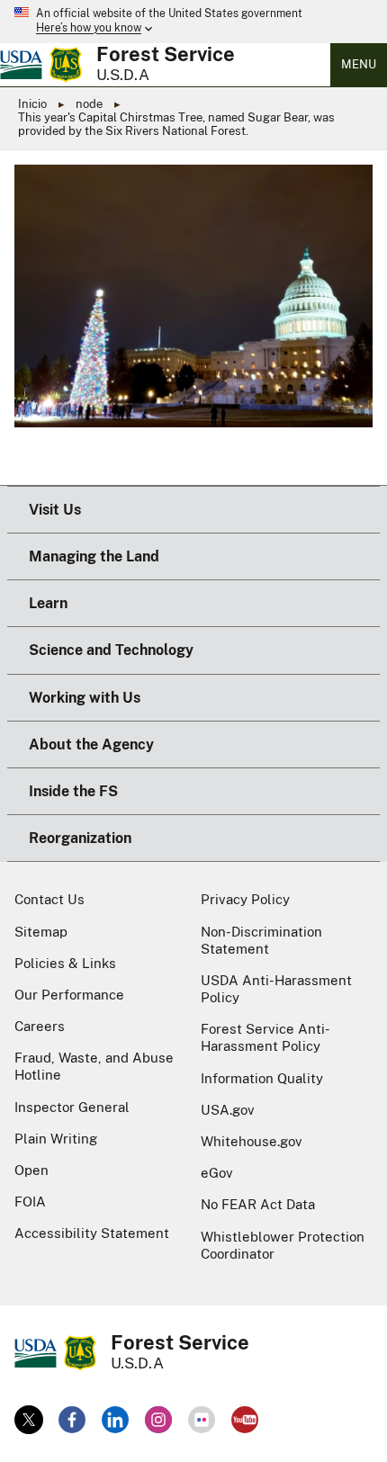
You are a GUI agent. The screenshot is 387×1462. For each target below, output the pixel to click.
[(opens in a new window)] (28, 1419)
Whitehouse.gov (251, 1141)
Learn (48, 603)
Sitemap (41, 931)
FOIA (30, 1201)
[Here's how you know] (193, 21)
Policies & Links (65, 963)
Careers (39, 1026)
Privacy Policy (245, 899)
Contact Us (49, 899)
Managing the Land (94, 556)
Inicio (32, 104)
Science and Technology (111, 650)
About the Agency (91, 744)
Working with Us (84, 697)
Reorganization (80, 838)
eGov (217, 1172)
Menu (358, 64)
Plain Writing (55, 1138)
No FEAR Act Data (258, 1204)
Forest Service (165, 54)
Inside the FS (73, 791)
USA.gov (228, 1109)
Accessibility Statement (91, 1233)
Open (31, 1170)
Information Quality (262, 1078)
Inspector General (72, 1107)
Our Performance (69, 994)
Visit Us (55, 509)
